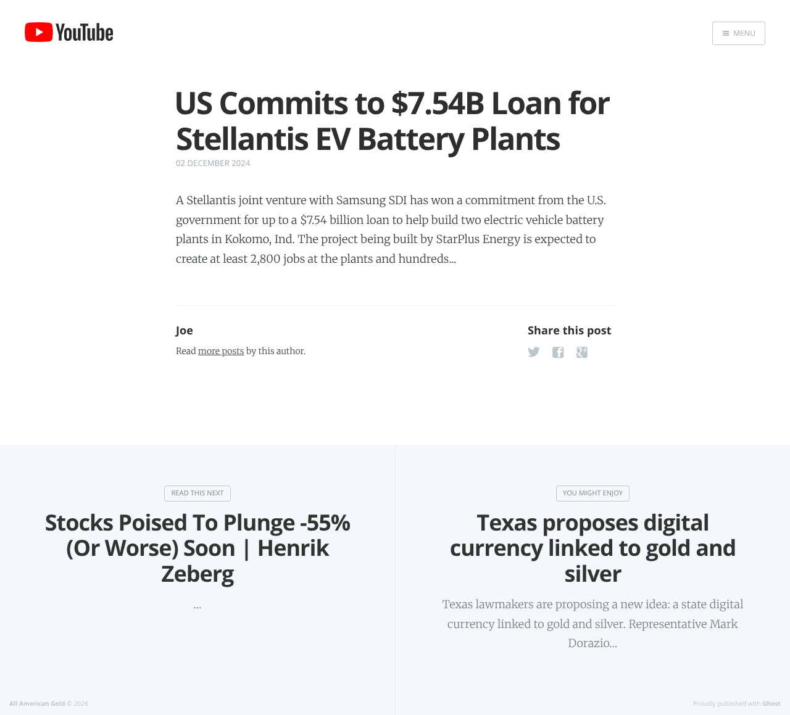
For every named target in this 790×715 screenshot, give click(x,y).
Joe (184, 330)
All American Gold (37, 703)
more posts (221, 351)
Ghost (771, 703)
